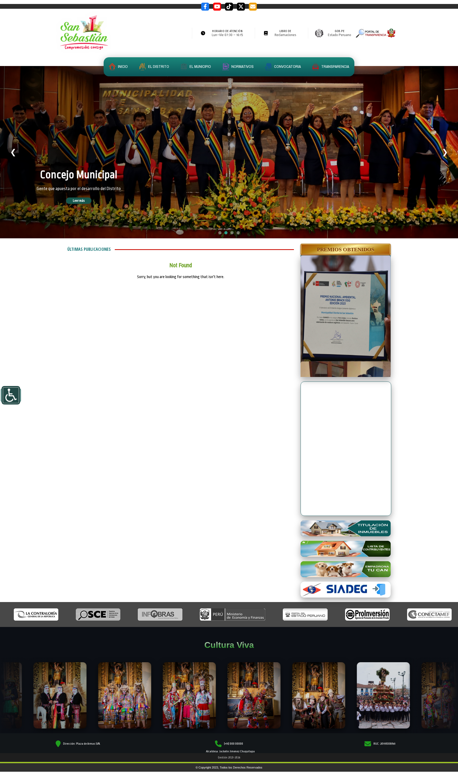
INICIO (122, 66)
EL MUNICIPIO (200, 66)
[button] (346, 249)
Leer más (86, 201)
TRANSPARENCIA (334, 66)
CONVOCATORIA (287, 66)
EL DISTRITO (158, 66)
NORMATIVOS (242, 66)
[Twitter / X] (241, 7)
